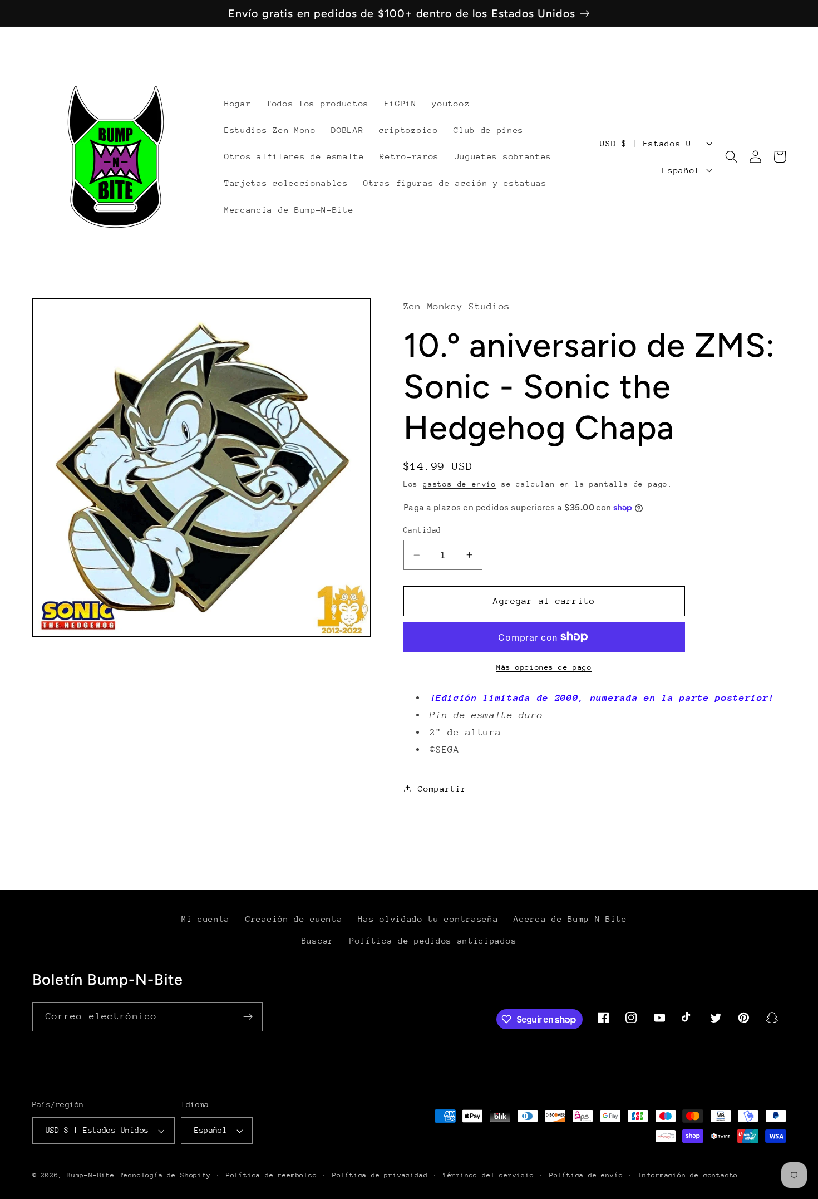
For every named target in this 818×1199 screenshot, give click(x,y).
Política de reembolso (271, 1175)
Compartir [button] (442, 788)
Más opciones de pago (544, 667)
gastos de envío (459, 484)
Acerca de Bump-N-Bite (570, 918)
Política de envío (586, 1175)
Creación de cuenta (293, 918)
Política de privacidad (380, 1175)
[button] (731, 156)
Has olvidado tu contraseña (428, 918)
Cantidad (422, 529)
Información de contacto (688, 1175)
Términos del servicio (488, 1175)
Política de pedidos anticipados (432, 940)
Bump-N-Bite (91, 1175)
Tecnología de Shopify (165, 1175)
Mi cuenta (205, 918)
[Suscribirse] (248, 1017)
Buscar (318, 940)
